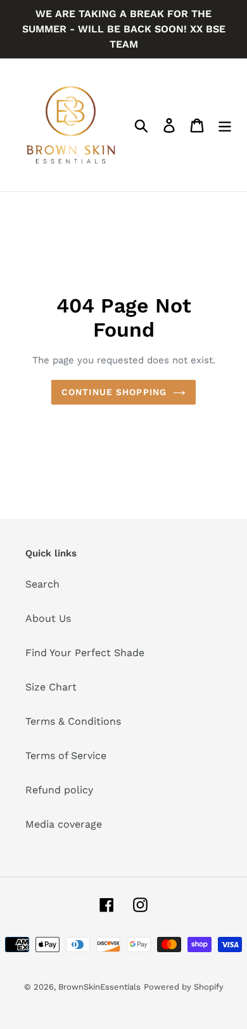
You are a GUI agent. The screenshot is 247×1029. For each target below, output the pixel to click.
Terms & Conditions (73, 721)
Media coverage (63, 824)
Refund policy (59, 790)
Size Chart (51, 687)
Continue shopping (114, 392)
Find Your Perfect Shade (84, 653)
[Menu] (225, 125)
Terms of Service (65, 756)
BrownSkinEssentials (99, 987)
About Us (48, 618)
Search (42, 584)
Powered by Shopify (184, 987)
